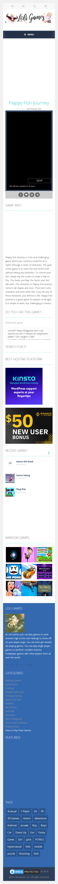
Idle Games (11, 707)
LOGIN (12, 6)
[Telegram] (31, 664)
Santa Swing (23, 475)
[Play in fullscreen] (32, 194)
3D (42, 811)
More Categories (13, 718)
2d (35, 811)
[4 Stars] (24, 109)
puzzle (11, 853)
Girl (20, 839)
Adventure (40, 818)
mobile (38, 846)
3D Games (13, 818)
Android (12, 825)
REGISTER (23, 6)
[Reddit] (17, 664)
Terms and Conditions (16, 722)
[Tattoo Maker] (13, 588)
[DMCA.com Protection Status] (24, 871)
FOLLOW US (45, 6)
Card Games (11, 684)
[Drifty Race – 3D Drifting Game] (29, 571)
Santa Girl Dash (24, 461)
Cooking (9, 688)
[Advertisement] (29, 68)
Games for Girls (13, 699)
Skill (36, 853)
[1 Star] (18, 109)
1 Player (25, 811)
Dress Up (20, 832)
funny (41, 832)
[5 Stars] (26, 109)
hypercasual (14, 846)
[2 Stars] (20, 109)
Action (26, 818)
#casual (12, 811)
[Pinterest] (26, 664)
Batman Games (13, 680)
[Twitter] (12, 664)
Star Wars (10, 715)
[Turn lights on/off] (20, 194)
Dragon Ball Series (14, 692)
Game (10, 839)
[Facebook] (7, 664)
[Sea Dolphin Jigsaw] (29, 588)
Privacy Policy (12, 726)
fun (32, 832)
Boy (34, 825)
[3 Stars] (22, 109)
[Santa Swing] (10, 478)
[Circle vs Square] (13, 554)
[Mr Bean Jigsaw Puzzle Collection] (29, 554)
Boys (44, 825)
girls (28, 839)
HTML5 (39, 839)
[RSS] (35, 664)
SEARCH (34, 6)
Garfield (9, 703)
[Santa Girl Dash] (10, 464)
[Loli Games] (29, 16)
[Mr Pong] (13, 571)
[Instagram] (21, 664)
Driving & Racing (13, 695)
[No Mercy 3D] (44, 588)
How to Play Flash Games (18, 730)
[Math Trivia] (44, 571)
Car (9, 832)
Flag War (21, 489)
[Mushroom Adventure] (44, 554)
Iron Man (10, 711)
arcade (24, 825)
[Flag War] (10, 492)
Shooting (24, 853)
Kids (28, 846)
